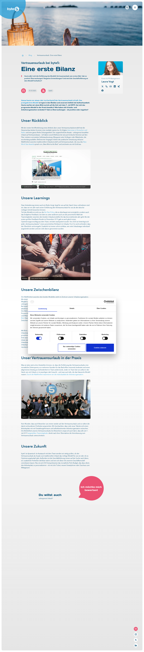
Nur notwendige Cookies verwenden (71, 348)
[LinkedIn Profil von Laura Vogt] (115, 86)
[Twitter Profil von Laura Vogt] (102, 86)
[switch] (61, 338)
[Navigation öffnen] (135, 7)
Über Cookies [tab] (101, 308)
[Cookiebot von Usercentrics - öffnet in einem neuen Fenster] (105, 301)
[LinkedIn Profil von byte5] (136, 645)
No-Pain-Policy (49, 212)
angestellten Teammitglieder (38, 433)
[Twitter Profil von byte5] (136, 640)
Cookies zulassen (100, 347)
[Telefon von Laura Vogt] (107, 86)
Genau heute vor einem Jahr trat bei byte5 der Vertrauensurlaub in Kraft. (50, 100)
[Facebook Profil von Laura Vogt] (102, 91)
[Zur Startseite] (23, 55)
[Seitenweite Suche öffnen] (127, 7)
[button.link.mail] (111, 86)
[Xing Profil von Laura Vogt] (119, 86)
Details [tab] (72, 308)
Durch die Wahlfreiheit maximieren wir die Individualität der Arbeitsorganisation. (55, 374)
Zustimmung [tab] (42, 308)
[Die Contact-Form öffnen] (136, 629)
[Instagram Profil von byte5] (136, 634)
